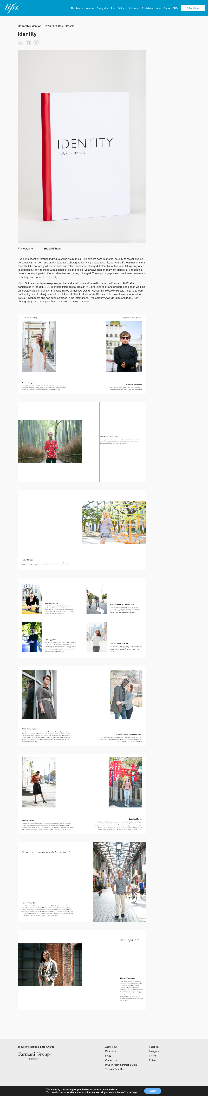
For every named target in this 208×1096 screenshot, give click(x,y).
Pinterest (153, 1060)
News (158, 8)
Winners (90, 8)
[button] (20, 42)
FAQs (175, 8)
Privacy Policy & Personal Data (121, 1064)
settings (133, 1092)
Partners (122, 8)
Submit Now (193, 8)
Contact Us (111, 1060)
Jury (113, 8)
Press (167, 8)
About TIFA (111, 1046)
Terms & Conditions (115, 1069)
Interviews (134, 8)
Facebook (154, 1046)
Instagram (154, 1051)
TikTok (152, 1055)
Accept (152, 1090)
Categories (102, 8)
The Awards (77, 8)
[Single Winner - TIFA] (11, 8)
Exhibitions (147, 8)
